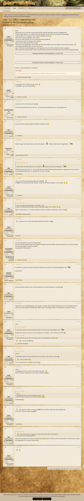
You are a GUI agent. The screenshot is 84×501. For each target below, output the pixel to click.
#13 (79, 303)
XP (20, 183)
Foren (14, 8)
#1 (79, 28)
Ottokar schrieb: (20, 327)
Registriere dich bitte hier (60, 73)
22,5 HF (10, 259)
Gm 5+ (12, 46)
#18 (79, 407)
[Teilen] (77, 28)
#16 (79, 366)
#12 (79, 284)
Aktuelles (21, 8)
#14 (79, 321)
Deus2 (8, 96)
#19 (79, 428)
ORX (9, 154)
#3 (79, 101)
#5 (79, 140)
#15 (79, 348)
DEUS (11, 317)
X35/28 (10, 257)
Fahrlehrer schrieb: (21, 162)
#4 (79, 121)
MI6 (10, 260)
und (22, 97)
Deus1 (10, 256)
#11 (79, 264)
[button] (25, 8)
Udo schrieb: (19, 335)
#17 (79, 388)
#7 (79, 178)
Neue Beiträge (6, 11)
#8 (79, 199)
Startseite (7, 8)
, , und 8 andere (24, 77)
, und (24, 214)
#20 (79, 447)
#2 (79, 81)
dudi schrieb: (19, 203)
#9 (79, 218)
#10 (79, 240)
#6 (79, 159)
